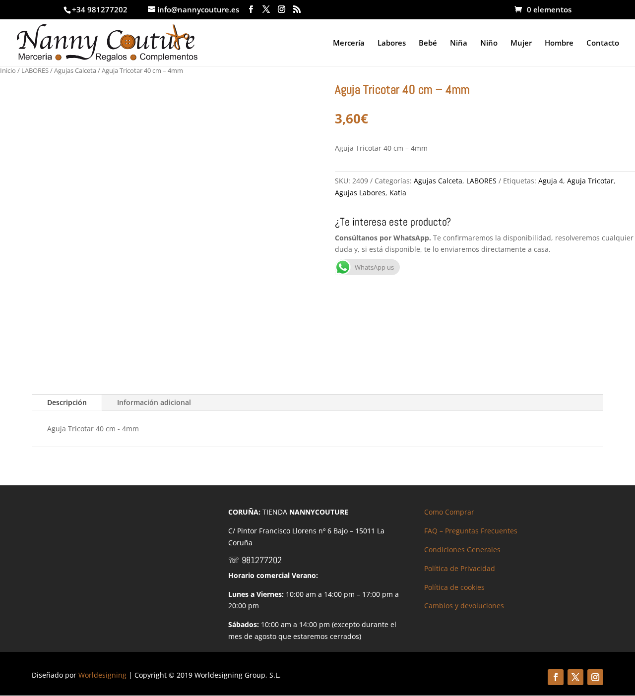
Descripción (67, 402)
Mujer (521, 43)
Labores (392, 43)
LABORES (35, 70)
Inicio (8, 70)
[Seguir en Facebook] (556, 677)
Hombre (559, 43)
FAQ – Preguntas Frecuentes (470, 530)
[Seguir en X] (575, 677)
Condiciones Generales (462, 549)
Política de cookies (454, 587)
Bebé (428, 43)
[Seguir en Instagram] (595, 677)
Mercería (349, 43)
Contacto (602, 43)
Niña (458, 43)
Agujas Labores (360, 192)
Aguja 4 (550, 180)
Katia (397, 192)
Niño (489, 43)
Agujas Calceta (75, 70)
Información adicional (154, 402)
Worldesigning (102, 675)
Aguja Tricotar (590, 180)
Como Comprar (449, 512)
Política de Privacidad (459, 568)
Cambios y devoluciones (464, 605)
